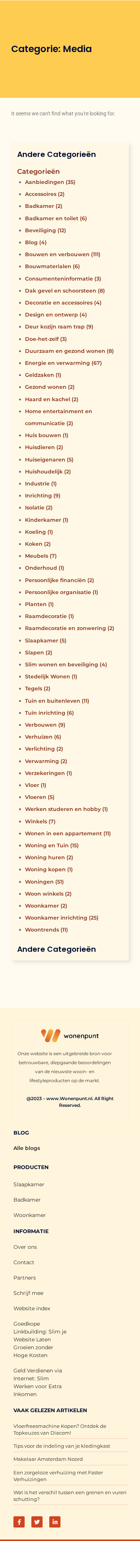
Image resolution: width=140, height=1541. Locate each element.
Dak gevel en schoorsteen (65, 290)
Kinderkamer (46, 520)
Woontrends (46, 929)
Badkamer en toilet (56, 218)
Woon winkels (48, 893)
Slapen (38, 652)
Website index (31, 1308)
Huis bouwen (46, 435)
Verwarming (46, 761)
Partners (24, 1277)
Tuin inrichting (49, 712)
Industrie (41, 483)
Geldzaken (43, 375)
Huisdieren (44, 447)
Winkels (40, 821)
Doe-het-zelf (46, 339)
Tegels (37, 688)
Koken (38, 544)
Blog (36, 242)
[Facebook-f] (19, 1522)
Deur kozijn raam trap (59, 326)
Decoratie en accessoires (63, 302)
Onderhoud (44, 567)
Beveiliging (45, 230)
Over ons (25, 1247)
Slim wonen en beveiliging (66, 664)
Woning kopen (49, 869)
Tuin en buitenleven (57, 700)
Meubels (41, 555)
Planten (39, 604)
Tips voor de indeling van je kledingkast (61, 1446)
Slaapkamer (45, 640)
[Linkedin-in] (54, 1522)
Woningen (44, 881)
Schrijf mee (28, 1293)
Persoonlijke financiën (59, 580)
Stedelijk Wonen (51, 676)
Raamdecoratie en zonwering (69, 628)
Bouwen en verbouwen (62, 254)
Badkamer (43, 206)
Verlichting (44, 748)
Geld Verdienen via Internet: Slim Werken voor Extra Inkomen (37, 1382)
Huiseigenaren (49, 459)
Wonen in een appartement (68, 833)
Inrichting (42, 495)
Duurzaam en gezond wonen (69, 351)
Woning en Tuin (52, 845)
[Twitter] (37, 1522)
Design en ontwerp (56, 314)
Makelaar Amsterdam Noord (48, 1459)
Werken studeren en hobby (66, 809)
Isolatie (39, 507)
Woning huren (49, 857)
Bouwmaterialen (52, 266)
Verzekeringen (48, 773)
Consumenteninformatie (63, 278)
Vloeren (40, 797)
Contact (23, 1262)
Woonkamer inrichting (62, 917)
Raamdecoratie (49, 616)
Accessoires (45, 194)
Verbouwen (45, 724)
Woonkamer (46, 905)
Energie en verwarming (63, 363)
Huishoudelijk (48, 471)
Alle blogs (26, 1148)
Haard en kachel (51, 399)
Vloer (35, 785)
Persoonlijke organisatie (61, 592)
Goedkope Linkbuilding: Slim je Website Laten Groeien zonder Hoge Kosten (39, 1339)
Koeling (39, 532)
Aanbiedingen (50, 182)
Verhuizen (43, 736)
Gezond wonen (50, 387)
